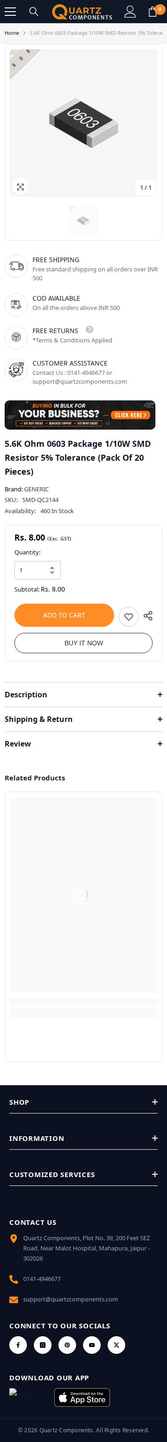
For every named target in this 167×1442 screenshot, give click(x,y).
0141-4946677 (42, 1279)
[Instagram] (42, 1345)
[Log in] (130, 12)
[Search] (33, 11)
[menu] (10, 11)
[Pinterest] (67, 1345)
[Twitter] (116, 1345)
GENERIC (36, 489)
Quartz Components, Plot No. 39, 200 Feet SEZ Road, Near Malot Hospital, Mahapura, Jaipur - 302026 (86, 1248)
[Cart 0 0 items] (153, 11)
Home (12, 32)
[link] (83, 1002)
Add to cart (64, 615)
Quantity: (27, 552)
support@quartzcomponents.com (70, 1299)
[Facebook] (18, 1345)
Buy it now (83, 643)
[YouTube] (92, 1345)
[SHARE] (146, 616)
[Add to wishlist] (129, 617)
